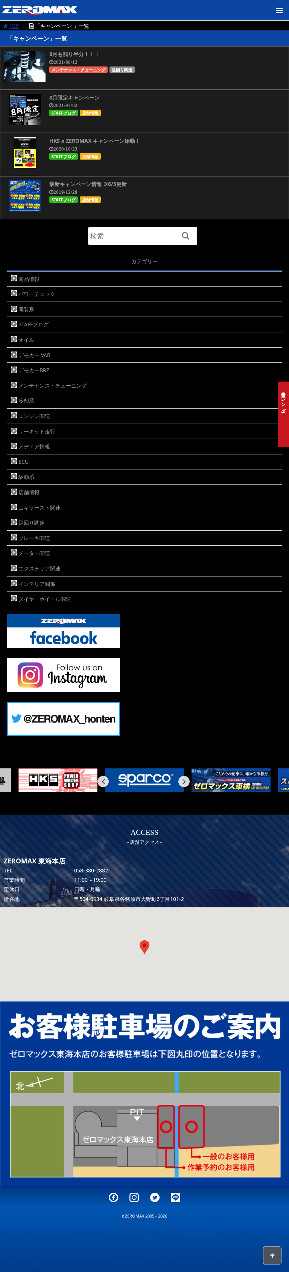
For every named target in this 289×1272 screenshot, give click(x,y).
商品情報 (29, 278)
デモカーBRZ (33, 370)
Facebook (113, 1197)
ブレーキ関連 (34, 538)
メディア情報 (34, 446)
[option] (58, 780)
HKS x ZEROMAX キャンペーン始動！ (94, 140)
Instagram (134, 1197)
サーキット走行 (36, 431)
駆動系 (26, 476)
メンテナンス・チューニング (78, 69)
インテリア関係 (36, 583)
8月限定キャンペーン (74, 97)
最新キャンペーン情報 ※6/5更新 (88, 183)
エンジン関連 (34, 415)
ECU (23, 461)
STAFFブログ (64, 113)
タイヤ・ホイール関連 (44, 598)
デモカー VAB (34, 355)
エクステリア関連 (39, 568)
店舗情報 (90, 113)
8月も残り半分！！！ (74, 53)
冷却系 (26, 400)
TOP (14, 25)
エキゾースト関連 (39, 507)
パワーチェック (36, 293)
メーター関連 (34, 553)
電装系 (26, 309)
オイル (26, 339)
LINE (175, 1197)
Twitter (155, 1197)
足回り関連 (122, 69)
